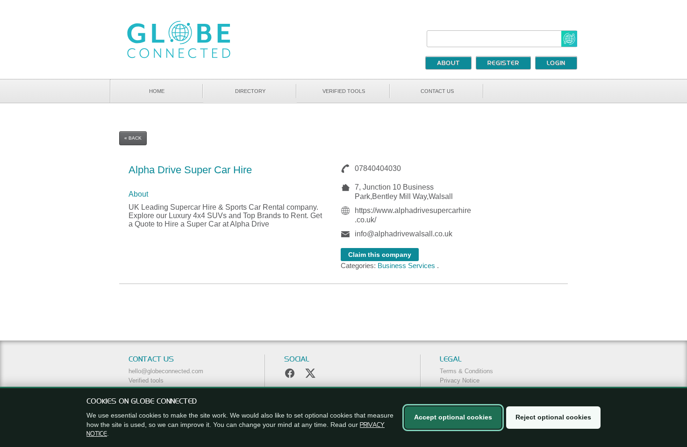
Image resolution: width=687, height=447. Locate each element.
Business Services (406, 266)
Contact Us (437, 91)
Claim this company (379, 254)
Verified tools (343, 91)
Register (503, 63)
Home (157, 91)
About (448, 63)
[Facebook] (289, 373)
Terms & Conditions (466, 371)
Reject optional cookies (553, 417)
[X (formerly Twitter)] (310, 373)
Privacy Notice (459, 380)
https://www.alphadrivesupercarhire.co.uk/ (413, 215)
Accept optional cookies (453, 417)
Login (556, 63)
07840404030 (374, 168)
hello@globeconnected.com (166, 371)
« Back (133, 138)
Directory (250, 91)
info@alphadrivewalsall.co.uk (403, 234)
